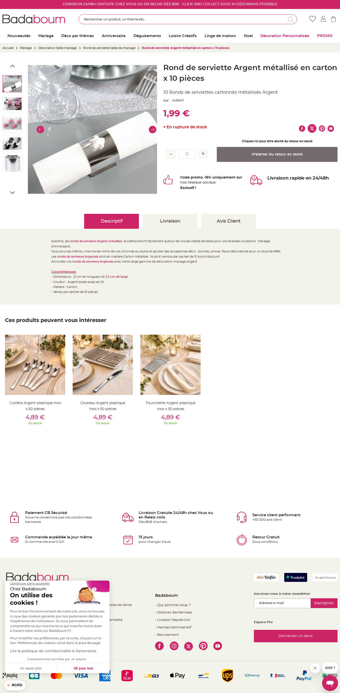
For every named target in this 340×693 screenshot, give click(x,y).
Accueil (7, 47)
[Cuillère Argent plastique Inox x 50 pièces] (35, 365)
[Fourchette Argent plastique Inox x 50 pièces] (170, 365)
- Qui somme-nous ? (173, 605)
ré (189, 182)
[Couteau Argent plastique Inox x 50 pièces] (103, 365)
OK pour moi (83, 668)
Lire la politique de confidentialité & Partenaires (53, 651)
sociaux (209, 182)
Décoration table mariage (57, 47)
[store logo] (33, 19)
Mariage (26, 47)
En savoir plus (31, 668)
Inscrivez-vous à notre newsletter (282, 594)
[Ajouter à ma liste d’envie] (59, 341)
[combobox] (188, 19)
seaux (196, 182)
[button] (40, 129)
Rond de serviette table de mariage (109, 47)
